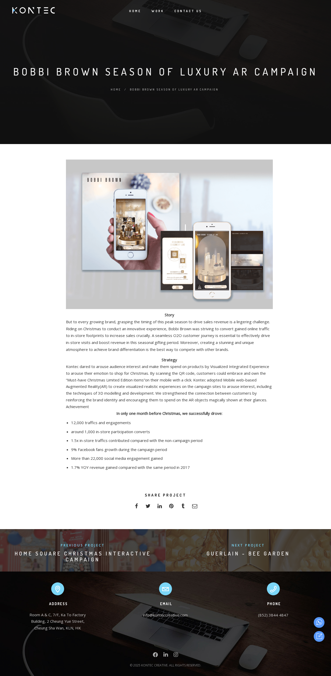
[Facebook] (155, 655)
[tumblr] (183, 507)
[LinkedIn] (165, 655)
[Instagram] (176, 655)
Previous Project (83, 545)
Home (116, 89)
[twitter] (148, 507)
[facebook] (136, 507)
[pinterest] (171, 507)
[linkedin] (160, 507)
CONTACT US (188, 11)
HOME (135, 11)
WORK (158, 11)
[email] (194, 507)
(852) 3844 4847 (273, 615)
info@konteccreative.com (165, 615)
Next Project (248, 545)
